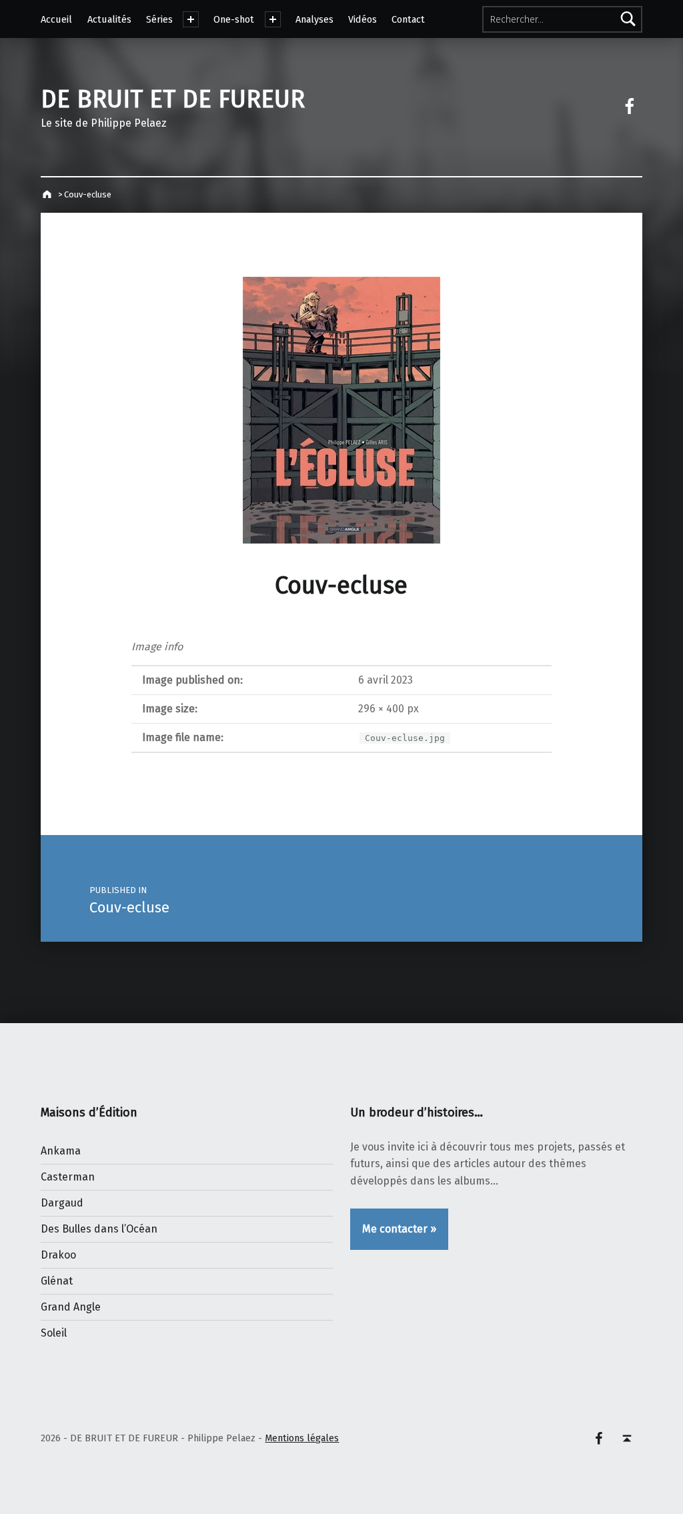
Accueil (56, 19)
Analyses (314, 19)
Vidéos (362, 19)
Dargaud (62, 1203)
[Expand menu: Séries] (191, 19)
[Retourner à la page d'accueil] (48, 194)
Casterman (68, 1177)
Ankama (61, 1151)
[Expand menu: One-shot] (273, 19)
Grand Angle (71, 1307)
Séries (159, 19)
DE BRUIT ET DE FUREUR (173, 99)
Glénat (57, 1281)
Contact (408, 19)
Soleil (54, 1333)
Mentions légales (302, 1438)
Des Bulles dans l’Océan (99, 1229)
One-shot (233, 19)
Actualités (109, 19)
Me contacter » (399, 1229)
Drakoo (58, 1255)
